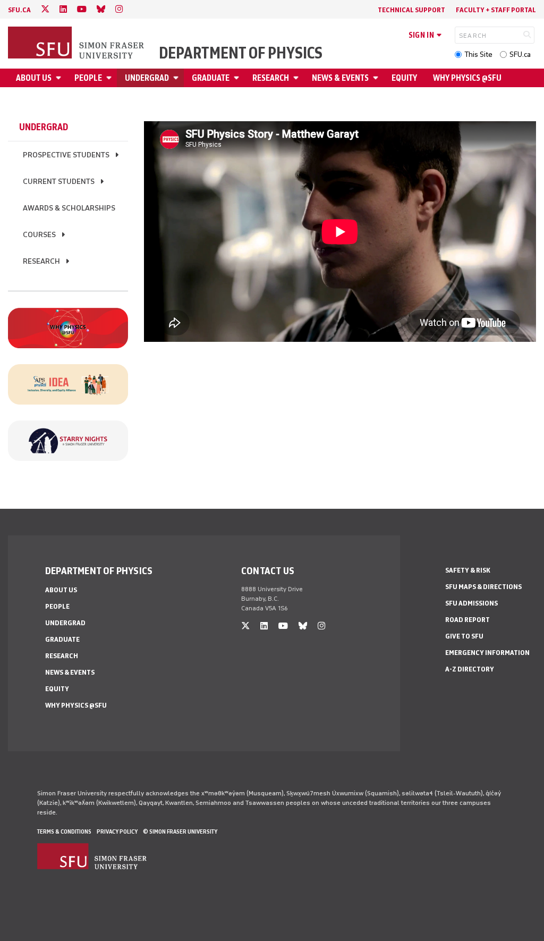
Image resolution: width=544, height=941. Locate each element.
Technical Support (411, 9)
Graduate (211, 78)
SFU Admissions (471, 603)
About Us (34, 78)
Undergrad (147, 78)
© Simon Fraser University (180, 831)
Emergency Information (487, 652)
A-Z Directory (469, 669)
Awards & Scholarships (69, 208)
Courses (39, 234)
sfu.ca (19, 9)
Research (270, 78)
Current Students (59, 181)
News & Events (340, 78)
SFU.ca (520, 54)
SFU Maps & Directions (483, 586)
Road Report (467, 619)
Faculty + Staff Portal (496, 9)
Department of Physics (240, 53)
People (88, 78)
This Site (478, 54)
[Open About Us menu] (60, 78)
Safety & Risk (467, 570)
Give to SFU (464, 636)
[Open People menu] (110, 78)
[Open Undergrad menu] (177, 78)
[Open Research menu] (297, 78)
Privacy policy (117, 831)
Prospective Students (66, 154)
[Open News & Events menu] (377, 78)
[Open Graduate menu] (238, 78)
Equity (404, 78)
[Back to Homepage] (77, 44)
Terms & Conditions (64, 831)
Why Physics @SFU (467, 78)
